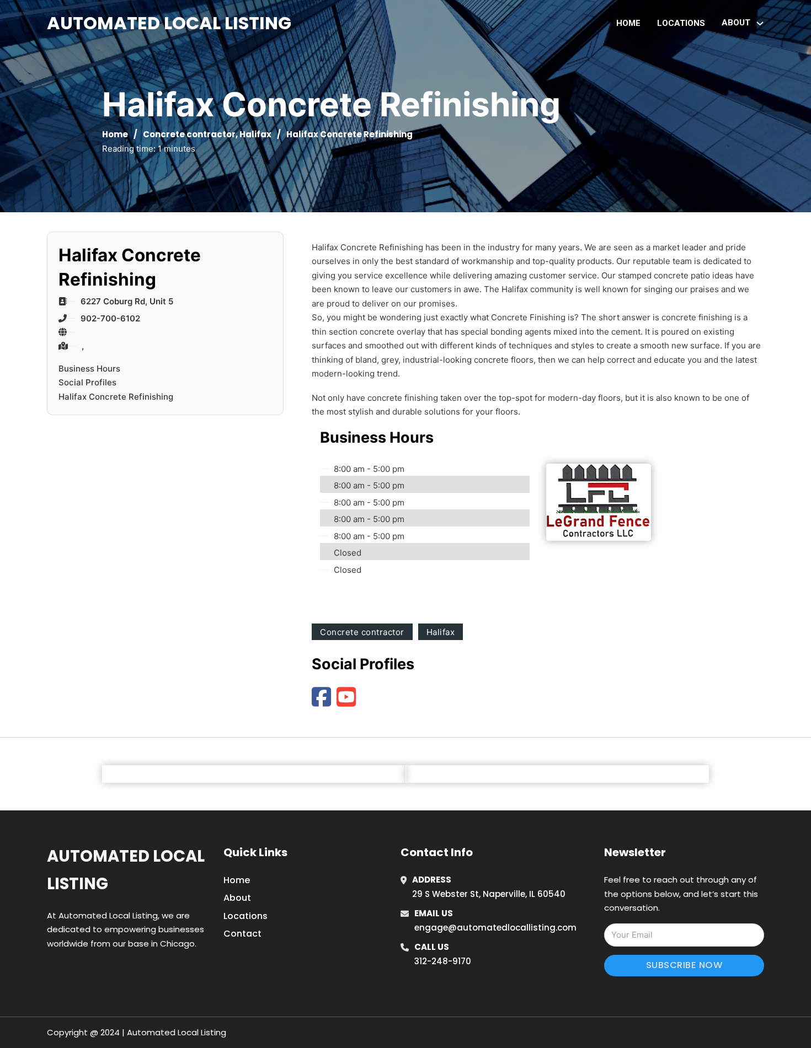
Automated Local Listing (169, 22)
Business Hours (89, 368)
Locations (681, 23)
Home (628, 23)
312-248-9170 (442, 961)
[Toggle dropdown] (760, 23)
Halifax (255, 134)
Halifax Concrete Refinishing (115, 396)
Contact (242, 933)
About (237, 897)
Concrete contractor (189, 134)
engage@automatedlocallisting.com (495, 927)
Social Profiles (87, 382)
